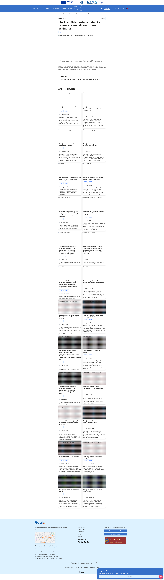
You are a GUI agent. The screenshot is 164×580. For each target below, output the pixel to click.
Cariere (64, 14)
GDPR (98, 567)
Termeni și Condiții (69, 567)
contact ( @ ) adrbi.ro (52, 551)
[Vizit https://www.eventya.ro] (81, 573)
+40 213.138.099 (53, 549)
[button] (102, 18)
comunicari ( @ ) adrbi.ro (52, 556)
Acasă (59, 14)
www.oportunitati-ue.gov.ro (86, 563)
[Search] (101, 8)
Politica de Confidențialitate (90, 567)
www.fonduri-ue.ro (76, 563)
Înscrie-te (107, 8)
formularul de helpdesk (52, 546)
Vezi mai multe (82, 511)
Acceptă (130, 576)
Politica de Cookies (78, 567)
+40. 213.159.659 (51, 554)
